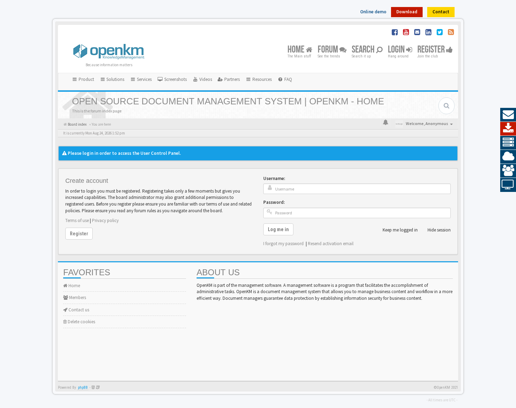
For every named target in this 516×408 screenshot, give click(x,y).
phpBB (83, 387)
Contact (440, 12)
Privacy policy (105, 220)
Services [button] (144, 79)
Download (406, 12)
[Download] (508, 129)
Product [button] (86, 79)
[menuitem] (172, 79)
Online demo (373, 12)
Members (77, 297)
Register (431, 50)
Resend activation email (330, 244)
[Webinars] (508, 185)
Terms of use (77, 220)
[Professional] (508, 143)
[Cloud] (508, 157)
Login (397, 50)
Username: (274, 178)
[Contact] (508, 115)
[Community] (508, 171)
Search (364, 50)
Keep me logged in (400, 230)
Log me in (278, 229)
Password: (274, 202)
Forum (328, 50)
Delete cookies (81, 322)
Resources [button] (261, 79)
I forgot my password (283, 244)
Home (296, 50)
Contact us (78, 310)
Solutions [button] (114, 79)
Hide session (439, 230)
